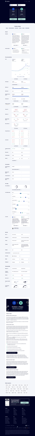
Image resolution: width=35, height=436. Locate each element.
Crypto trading (7, 412)
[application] (21, 68)
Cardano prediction (7, 422)
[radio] (17, 76)
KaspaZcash (25, 392)
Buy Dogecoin (15, 423)
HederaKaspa (12, 390)
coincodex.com (6, 430)
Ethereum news (23, 410)
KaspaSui (7, 390)
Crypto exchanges (7, 410)
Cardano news (23, 413)
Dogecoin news (23, 414)
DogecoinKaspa (20, 392)
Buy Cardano (15, 422)
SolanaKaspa (17, 390)
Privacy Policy (23, 404)
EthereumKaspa (8, 392)
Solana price (15, 412)
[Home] (5, 425)
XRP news (23, 411)
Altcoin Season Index (24, 422)
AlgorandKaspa (14, 392)
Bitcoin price (15, 409)
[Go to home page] (7, 1)
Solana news (23, 412)
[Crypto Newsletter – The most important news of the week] (7, 403)
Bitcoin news (23, 409)
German (28, 425)
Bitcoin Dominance (24, 423)
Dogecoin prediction (7, 423)
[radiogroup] (21, 76)
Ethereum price (15, 410)
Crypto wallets (6, 411)
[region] (21, 40)
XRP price (15, 411)
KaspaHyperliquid (23, 390)
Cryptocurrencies (7, 409)
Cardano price (15, 413)
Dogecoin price (15, 414)
